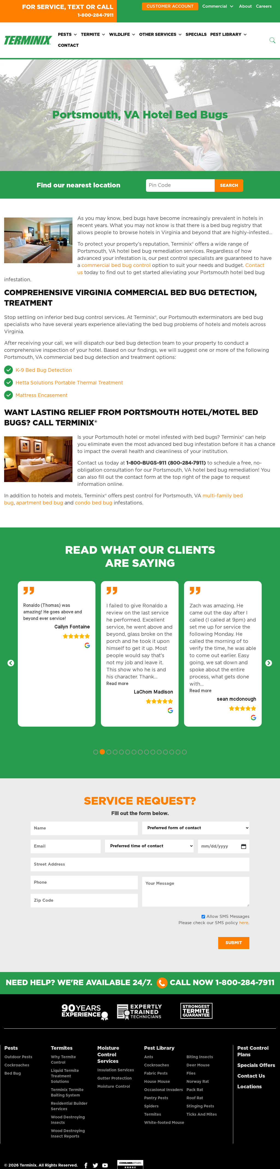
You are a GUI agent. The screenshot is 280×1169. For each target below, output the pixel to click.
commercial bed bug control (116, 265)
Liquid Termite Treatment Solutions (65, 1075)
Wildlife (119, 34)
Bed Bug (12, 1073)
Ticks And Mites (201, 1114)
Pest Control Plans (253, 1051)
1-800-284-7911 (90, 15)
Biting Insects (199, 1056)
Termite (90, 34)
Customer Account (170, 6)
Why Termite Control (63, 1059)
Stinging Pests (200, 1106)
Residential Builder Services (69, 1105)
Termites (61, 1047)
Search (229, 185)
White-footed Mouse (164, 1122)
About (245, 6)
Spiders (151, 1106)
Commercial (214, 6)
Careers (264, 6)
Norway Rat (197, 1081)
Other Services (157, 34)
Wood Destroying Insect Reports (68, 1133)
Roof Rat (194, 1098)
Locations (249, 1086)
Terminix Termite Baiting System (67, 1092)
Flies (191, 1073)
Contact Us (251, 1075)
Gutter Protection (114, 1078)
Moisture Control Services (108, 1054)
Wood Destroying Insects (68, 1119)
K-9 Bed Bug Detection (44, 369)
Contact (68, 45)
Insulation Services (115, 1070)
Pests (65, 34)
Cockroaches (16, 1065)
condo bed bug (93, 502)
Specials (196, 34)
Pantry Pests (156, 1098)
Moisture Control (113, 1086)
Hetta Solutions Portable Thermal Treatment (69, 382)
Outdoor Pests (18, 1056)
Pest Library (225, 34)
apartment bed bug (39, 502)
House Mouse (157, 1081)
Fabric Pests (156, 1073)
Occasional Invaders (163, 1089)
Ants (148, 1056)
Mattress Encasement (42, 395)
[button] (117, 683)
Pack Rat (194, 1089)
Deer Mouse (198, 1065)
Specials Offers (256, 1065)
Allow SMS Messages (227, 916)
